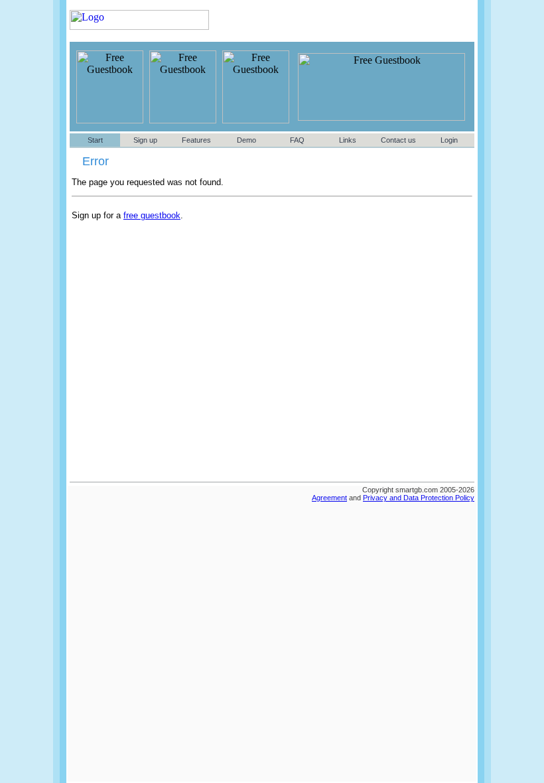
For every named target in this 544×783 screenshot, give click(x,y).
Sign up (145, 140)
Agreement (329, 498)
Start (95, 140)
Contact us (398, 140)
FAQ (297, 140)
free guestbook (151, 215)
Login (449, 140)
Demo (246, 140)
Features (196, 140)
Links (347, 140)
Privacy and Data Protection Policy (418, 498)
